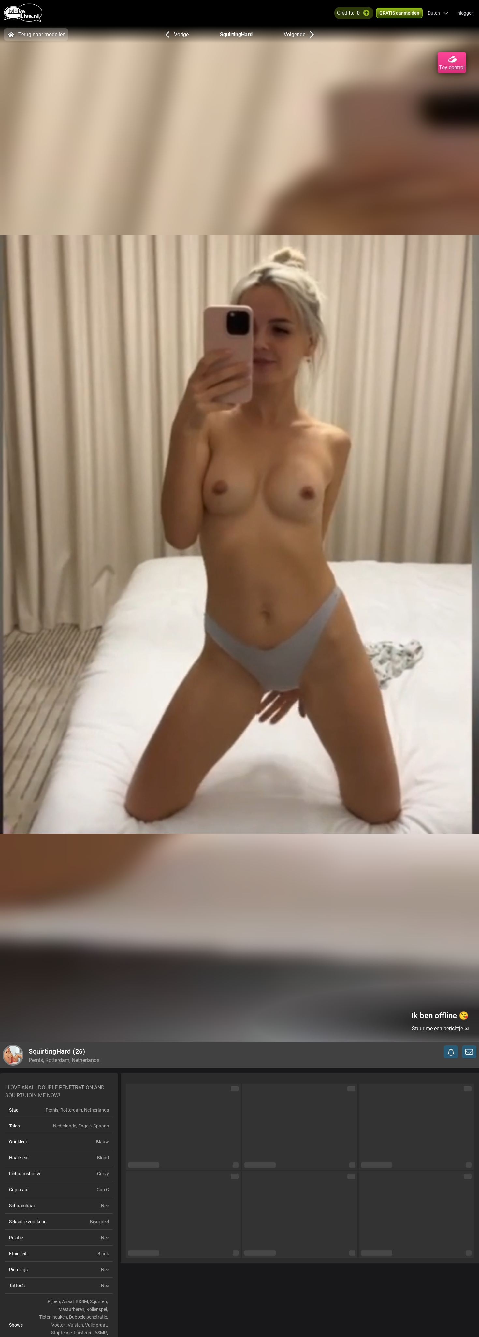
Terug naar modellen (41, 34)
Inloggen (465, 13)
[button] (438, 13)
